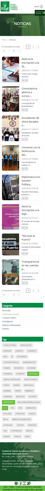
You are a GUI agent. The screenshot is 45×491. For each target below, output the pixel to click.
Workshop (32, 425)
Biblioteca (20, 397)
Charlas (32, 414)
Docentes (32, 397)
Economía (31, 368)
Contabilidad (16, 431)
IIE (12, 357)
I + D (5, 408)
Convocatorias (10, 345)
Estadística (18, 368)
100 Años (20, 425)
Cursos (6, 385)
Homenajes (8, 397)
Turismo (7, 368)
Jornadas (19, 351)
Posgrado (20, 374)
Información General (10, 314)
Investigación (7, 321)
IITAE (20, 408)
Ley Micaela (8, 425)
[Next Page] (19, 51)
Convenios (8, 374)
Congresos (31, 351)
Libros (27, 436)
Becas (6, 419)
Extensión (7, 351)
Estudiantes (22, 357)
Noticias (12, 40)
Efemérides (29, 391)
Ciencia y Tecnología (12, 379)
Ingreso (17, 385)
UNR (5, 431)
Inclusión (7, 414)
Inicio (4, 40)
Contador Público (9, 318)
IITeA (12, 408)
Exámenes (7, 391)
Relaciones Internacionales (29, 402)
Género (18, 391)
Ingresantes (31, 408)
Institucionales (30, 379)
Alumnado (6, 310)
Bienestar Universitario (21, 419)
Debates (5, 329)
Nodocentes (9, 402)
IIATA (5, 357)
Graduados (28, 385)
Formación (20, 414)
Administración (29, 362)
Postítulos (33, 374)
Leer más (24, 80)
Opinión (7, 436)
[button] (40, 13)
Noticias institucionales (11, 325)
